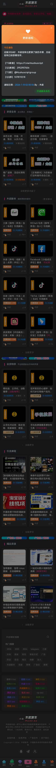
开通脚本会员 (43, 91)
